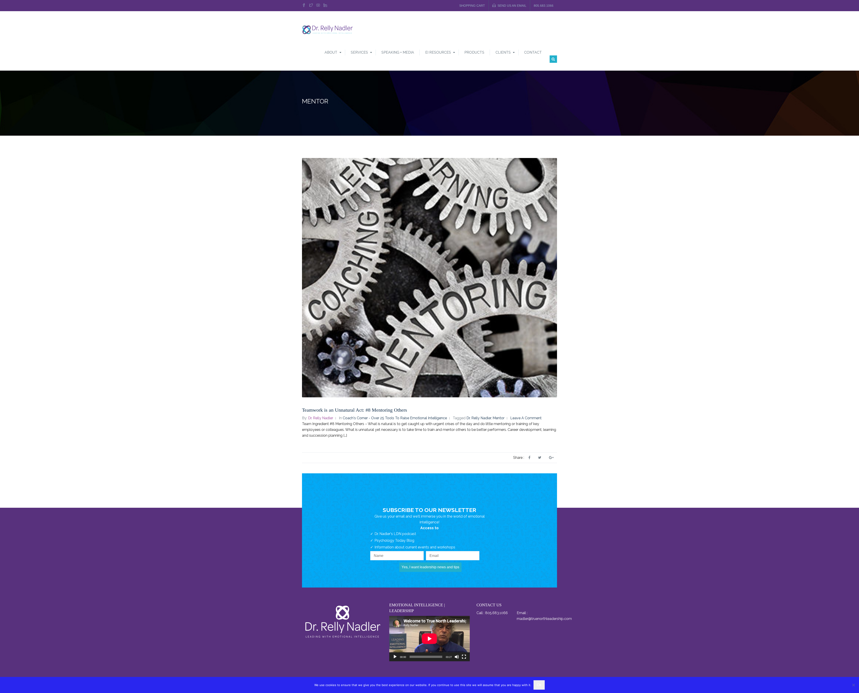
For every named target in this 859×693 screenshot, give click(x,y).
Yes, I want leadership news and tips (430, 567)
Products (474, 52)
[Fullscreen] (464, 657)
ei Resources (438, 52)
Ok (539, 685)
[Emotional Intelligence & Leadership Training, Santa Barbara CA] (327, 29)
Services (359, 52)
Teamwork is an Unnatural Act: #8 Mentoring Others (354, 410)
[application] (429, 638)
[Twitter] (311, 5)
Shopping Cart (472, 5)
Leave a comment (526, 418)
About (331, 52)
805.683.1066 (543, 5)
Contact (533, 52)
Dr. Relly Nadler (320, 418)
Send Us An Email (512, 5)
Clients (503, 52)
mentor (498, 418)
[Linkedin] (325, 5)
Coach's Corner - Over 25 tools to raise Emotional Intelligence (395, 418)
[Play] (395, 657)
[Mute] (457, 657)
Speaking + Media (397, 52)
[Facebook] (304, 5)
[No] (853, 685)
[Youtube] (318, 5)
